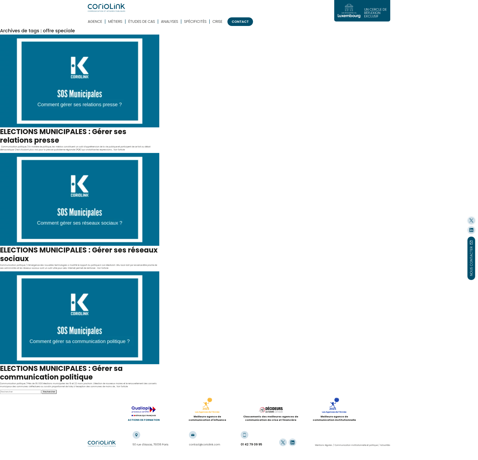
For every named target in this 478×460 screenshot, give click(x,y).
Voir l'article (119, 149)
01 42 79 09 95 (251, 444)
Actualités (385, 445)
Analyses (169, 21)
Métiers (115, 21)
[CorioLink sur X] (471, 220)
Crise (217, 21)
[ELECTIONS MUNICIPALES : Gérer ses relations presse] (79, 81)
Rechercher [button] (49, 391)
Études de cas (141, 21)
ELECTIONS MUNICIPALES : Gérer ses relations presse (63, 136)
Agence (95, 21)
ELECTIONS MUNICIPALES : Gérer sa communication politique (61, 372)
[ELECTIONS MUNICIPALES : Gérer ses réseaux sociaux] (79, 199)
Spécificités (195, 21)
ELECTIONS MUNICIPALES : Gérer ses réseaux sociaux (79, 254)
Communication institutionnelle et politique (356, 445)
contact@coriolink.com (204, 444)
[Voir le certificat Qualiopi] (144, 412)
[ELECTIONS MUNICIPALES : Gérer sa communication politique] (79, 317)
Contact (240, 21)
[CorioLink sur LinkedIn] (471, 230)
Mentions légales (323, 445)
